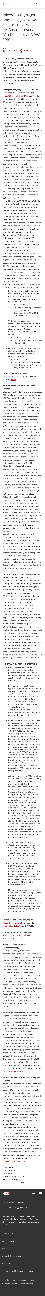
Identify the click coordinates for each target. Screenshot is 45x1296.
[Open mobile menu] (41, 4)
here (13, 379)
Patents (5, 1249)
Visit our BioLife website (13, 1202)
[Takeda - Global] (5, 4)
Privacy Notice (8, 1241)
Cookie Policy (7, 1264)
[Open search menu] (37, 4)
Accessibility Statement (11, 1256)
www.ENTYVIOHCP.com (14, 935)
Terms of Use (7, 1233)
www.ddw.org (17, 1071)
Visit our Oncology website (14, 1207)
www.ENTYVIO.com (12, 938)
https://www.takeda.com (14, 1161)
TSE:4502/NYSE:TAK (13, 96)
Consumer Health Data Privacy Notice (17, 1271)
